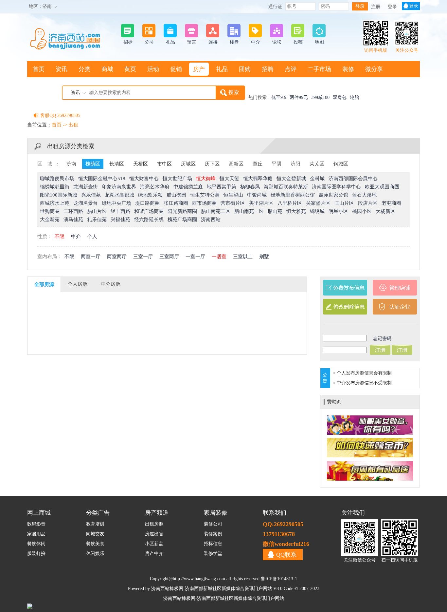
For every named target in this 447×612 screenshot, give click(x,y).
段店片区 (368, 203)
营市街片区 (233, 203)
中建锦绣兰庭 (188, 186)
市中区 (164, 163)
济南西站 (211, 219)
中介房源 (110, 284)
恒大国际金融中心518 (101, 178)
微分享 (374, 69)
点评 (290, 69)
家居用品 (36, 533)
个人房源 (77, 284)
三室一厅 (143, 256)
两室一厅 (90, 256)
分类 (84, 69)
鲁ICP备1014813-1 (279, 578)
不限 (59, 236)
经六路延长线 (149, 219)
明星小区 (338, 211)
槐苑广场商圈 (182, 219)
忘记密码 (382, 338)
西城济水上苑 (54, 203)
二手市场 (319, 69)
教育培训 (95, 524)
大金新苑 (50, 219)
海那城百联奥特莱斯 (286, 186)
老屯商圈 (391, 203)
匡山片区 (344, 203)
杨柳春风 (250, 186)
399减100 (320, 97)
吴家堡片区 (318, 203)
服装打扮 (36, 553)
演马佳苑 (73, 219)
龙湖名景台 (85, 203)
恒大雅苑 (296, 211)
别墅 (264, 256)
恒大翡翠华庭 (258, 178)
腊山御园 (176, 195)
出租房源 (154, 524)
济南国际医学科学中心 (336, 186)
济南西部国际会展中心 (353, 178)
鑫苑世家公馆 (333, 195)
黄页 (130, 69)
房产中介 (154, 553)
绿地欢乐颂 (150, 195)
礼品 (222, 69)
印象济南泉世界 (119, 186)
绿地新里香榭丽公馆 (293, 195)
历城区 (188, 163)
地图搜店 (44, 85)
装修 (348, 69)
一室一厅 (195, 256)
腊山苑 (275, 211)
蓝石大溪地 (364, 195)
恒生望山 (233, 195)
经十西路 (120, 211)
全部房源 (44, 284)
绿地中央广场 (116, 203)
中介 (76, 236)
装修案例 (213, 533)
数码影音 (36, 524)
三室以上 (243, 256)
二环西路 (73, 211)
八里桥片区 (289, 203)
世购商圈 (50, 211)
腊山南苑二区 (215, 211)
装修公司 (213, 524)
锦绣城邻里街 (54, 186)
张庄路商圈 (176, 203)
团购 (245, 69)
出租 (73, 124)
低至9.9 (278, 97)
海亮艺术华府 (155, 186)
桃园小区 (362, 211)
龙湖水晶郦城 (119, 195)
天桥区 (140, 163)
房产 (199, 69)
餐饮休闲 (36, 543)
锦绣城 (317, 211)
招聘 (268, 69)
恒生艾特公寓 (205, 195)
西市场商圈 (204, 203)
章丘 (257, 163)
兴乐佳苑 (91, 195)
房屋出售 (154, 533)
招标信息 (213, 543)
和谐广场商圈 (149, 211)
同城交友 (95, 533)
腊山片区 (97, 211)
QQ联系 (286, 554)
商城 (107, 69)
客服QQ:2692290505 (60, 115)
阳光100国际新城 (58, 195)
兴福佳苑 (120, 219)
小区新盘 (154, 543)
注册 (375, 6)
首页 (39, 69)
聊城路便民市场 (57, 178)
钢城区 (340, 163)
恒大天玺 (229, 178)
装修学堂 (213, 553)
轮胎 (354, 97)
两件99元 (299, 97)
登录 (392, 6)
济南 (47, 6)
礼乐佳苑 (97, 219)
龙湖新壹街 (85, 186)
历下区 (212, 163)
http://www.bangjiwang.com (199, 578)
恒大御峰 (206, 178)
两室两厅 (117, 256)
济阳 (295, 163)
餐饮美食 (95, 543)
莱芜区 (317, 163)
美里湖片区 (261, 203)
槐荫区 (92, 163)
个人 (92, 236)
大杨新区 (385, 211)
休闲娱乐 (95, 553)
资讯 (61, 69)
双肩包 (340, 97)
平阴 (276, 163)
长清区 (116, 163)
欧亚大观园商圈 (382, 186)
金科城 (317, 178)
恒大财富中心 (144, 178)
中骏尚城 (257, 195)
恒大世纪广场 (177, 178)
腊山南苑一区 (249, 211)
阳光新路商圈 (182, 211)
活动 (153, 69)
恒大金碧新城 (291, 178)
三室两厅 (169, 256)
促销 (176, 69)
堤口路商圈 (147, 203)
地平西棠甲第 (221, 186)
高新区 (236, 163)
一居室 (219, 256)
